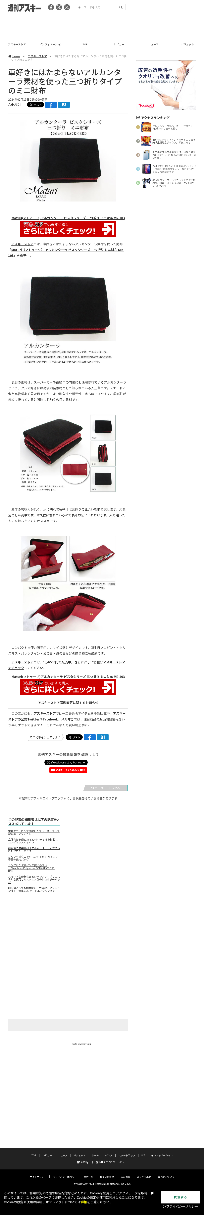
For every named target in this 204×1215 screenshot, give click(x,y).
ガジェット (153, 44)
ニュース (119, 44)
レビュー (85, 44)
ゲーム (95, 1155)
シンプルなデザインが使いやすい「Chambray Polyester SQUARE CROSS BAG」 (31, 868)
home (16, 56)
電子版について (166, 1176)
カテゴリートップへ (107, 788)
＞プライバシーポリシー (180, 1206)
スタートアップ (127, 1155)
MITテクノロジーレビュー (113, 1162)
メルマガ (67, 719)
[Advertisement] (102, 25)
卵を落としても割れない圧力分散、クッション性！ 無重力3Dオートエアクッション (34, 889)
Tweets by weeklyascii (81, 1043)
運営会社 (88, 1176)
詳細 (84, 1202)
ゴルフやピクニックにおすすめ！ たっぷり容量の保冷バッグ (33, 858)
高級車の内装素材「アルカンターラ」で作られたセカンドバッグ (34, 849)
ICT (143, 1155)
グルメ (108, 1155)
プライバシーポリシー (65, 1176)
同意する (180, 1197)
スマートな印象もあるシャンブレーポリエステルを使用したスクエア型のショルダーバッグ (34, 879)
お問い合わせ (107, 1176)
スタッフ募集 (144, 1176)
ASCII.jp (85, 1162)
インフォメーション (17, 44)
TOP (51, 44)
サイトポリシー (38, 1176)
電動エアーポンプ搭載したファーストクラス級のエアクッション (34, 832)
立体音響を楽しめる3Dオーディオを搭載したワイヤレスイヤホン (33, 841)
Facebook (50, 719)
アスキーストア (37, 56)
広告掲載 (125, 1176)
